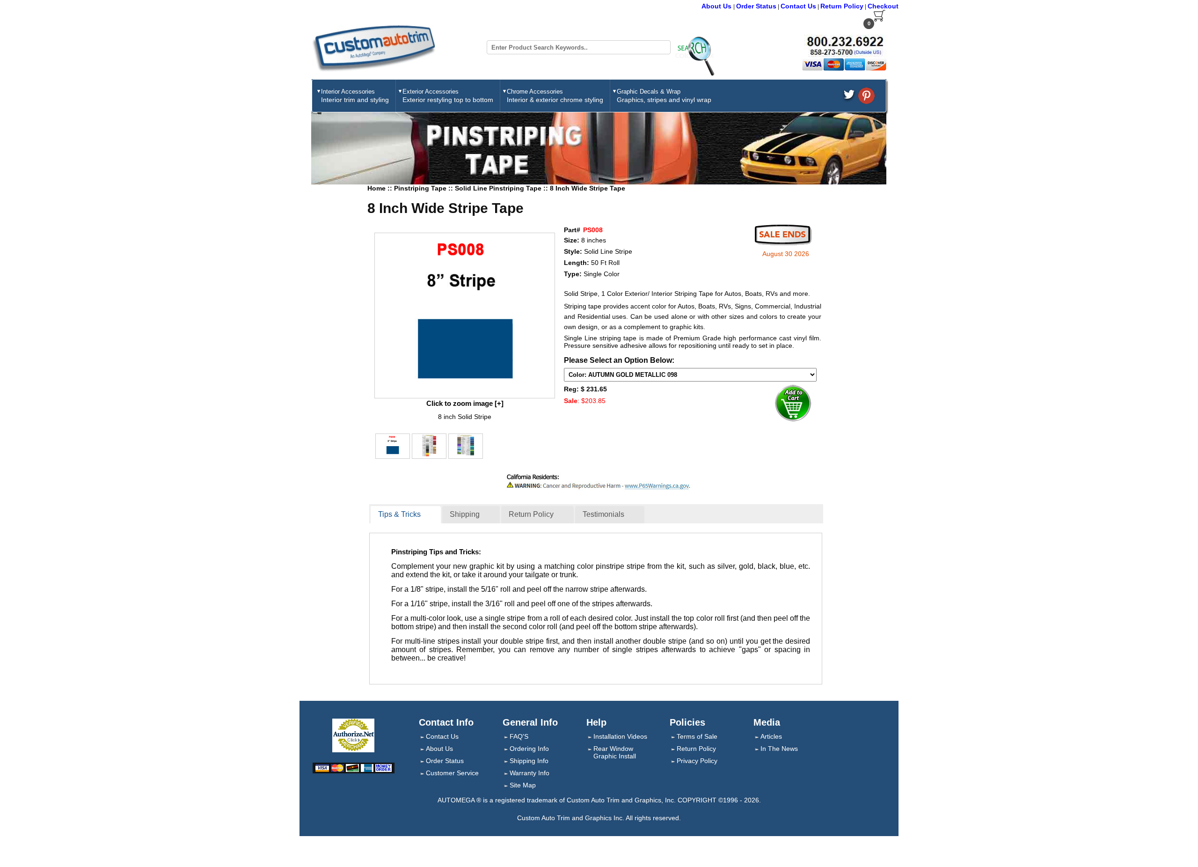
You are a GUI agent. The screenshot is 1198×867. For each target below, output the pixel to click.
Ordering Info (529, 748)
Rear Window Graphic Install (614, 752)
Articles (771, 736)
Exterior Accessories (447, 95)
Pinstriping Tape (421, 188)
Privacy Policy (697, 760)
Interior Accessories (355, 95)
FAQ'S (519, 736)
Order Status (756, 6)
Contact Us (798, 6)
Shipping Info (529, 760)
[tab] (406, 515)
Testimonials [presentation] (603, 514)
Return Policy (841, 6)
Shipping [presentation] (465, 514)
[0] (879, 19)
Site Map (523, 785)
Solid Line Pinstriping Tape (499, 188)
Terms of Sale (697, 736)
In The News (779, 748)
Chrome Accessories (555, 95)
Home (376, 188)
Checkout (883, 6)
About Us (717, 6)
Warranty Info (529, 773)
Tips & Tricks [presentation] (399, 514)
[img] (465, 315)
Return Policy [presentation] (531, 514)
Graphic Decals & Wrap (664, 95)
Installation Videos (620, 736)
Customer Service (452, 773)
